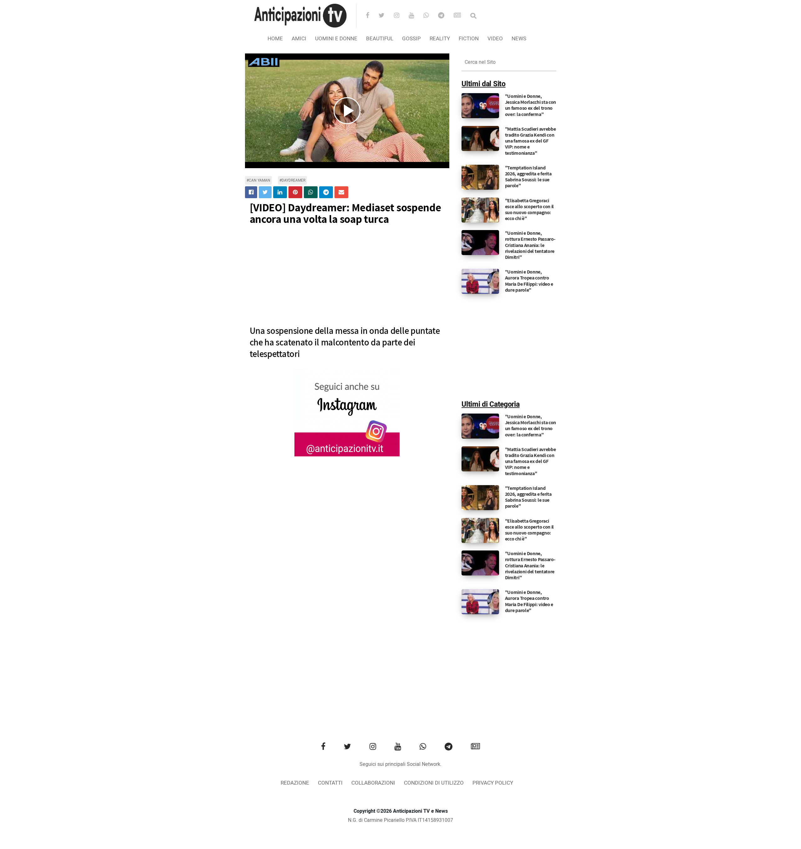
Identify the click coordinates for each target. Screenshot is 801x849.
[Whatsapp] (430, 16)
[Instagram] (400, 16)
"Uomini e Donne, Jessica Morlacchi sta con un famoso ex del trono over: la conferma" (530, 105)
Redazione (295, 783)
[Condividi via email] (341, 192)
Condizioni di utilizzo (434, 783)
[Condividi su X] (265, 192)
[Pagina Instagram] (347, 412)
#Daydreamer (292, 180)
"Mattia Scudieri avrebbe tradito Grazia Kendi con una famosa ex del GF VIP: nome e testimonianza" (530, 141)
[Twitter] (386, 16)
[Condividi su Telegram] (326, 192)
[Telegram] (445, 16)
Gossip (411, 39)
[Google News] (461, 16)
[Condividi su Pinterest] (295, 192)
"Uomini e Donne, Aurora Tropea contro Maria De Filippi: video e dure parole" (529, 281)
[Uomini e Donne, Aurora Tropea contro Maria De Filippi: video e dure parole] (480, 281)
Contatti (330, 783)
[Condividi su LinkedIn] (280, 192)
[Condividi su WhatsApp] (311, 192)
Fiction (469, 39)
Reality (440, 39)
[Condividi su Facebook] (251, 192)
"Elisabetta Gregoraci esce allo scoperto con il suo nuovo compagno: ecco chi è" (529, 209)
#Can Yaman (258, 180)
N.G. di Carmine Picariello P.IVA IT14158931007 (400, 820)
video (495, 39)
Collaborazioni (373, 783)
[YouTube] (415, 16)
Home (275, 39)
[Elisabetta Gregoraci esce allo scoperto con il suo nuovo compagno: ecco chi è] (480, 210)
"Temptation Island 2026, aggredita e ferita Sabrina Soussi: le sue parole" (528, 176)
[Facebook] (371, 16)
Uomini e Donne (336, 39)
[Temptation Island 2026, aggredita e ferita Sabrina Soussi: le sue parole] (480, 177)
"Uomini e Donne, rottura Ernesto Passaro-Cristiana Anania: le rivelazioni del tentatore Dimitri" (530, 245)
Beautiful (379, 39)
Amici (299, 39)
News (519, 39)
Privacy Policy (492, 783)
